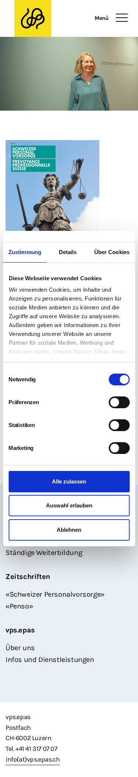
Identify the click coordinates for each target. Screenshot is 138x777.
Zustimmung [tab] (24, 252)
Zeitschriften (28, 576)
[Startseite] (32, 18)
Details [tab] (68, 252)
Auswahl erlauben (69, 505)
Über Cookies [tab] (112, 252)
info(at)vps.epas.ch (33, 759)
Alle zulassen (69, 481)
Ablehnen (69, 530)
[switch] (119, 402)
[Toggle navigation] (122, 18)
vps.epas (20, 630)
